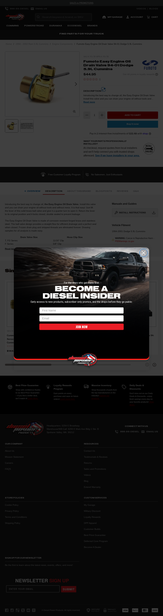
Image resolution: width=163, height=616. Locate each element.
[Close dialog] (144, 253)
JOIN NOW (82, 326)
